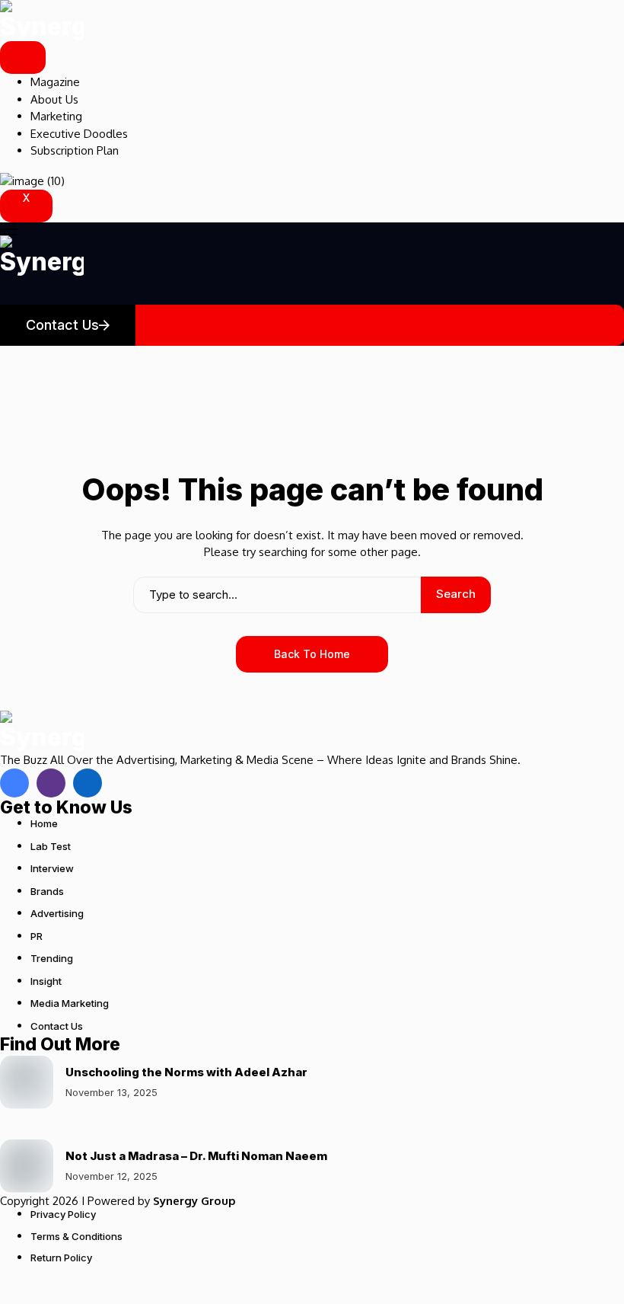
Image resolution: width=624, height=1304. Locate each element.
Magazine (55, 82)
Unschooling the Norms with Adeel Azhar (186, 1072)
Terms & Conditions (76, 1236)
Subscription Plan (74, 150)
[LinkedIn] (87, 783)
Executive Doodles (79, 133)
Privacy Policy (63, 1214)
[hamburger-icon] (23, 57)
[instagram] (51, 783)
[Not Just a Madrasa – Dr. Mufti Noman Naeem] (26, 1166)
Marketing (56, 116)
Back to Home (312, 653)
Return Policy (61, 1257)
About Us (54, 99)
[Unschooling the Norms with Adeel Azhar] (26, 1082)
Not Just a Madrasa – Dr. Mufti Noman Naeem (196, 1156)
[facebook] (14, 783)
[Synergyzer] (42, 20)
